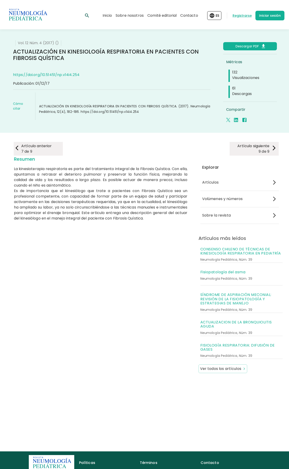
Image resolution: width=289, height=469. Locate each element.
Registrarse (242, 15)
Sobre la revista (216, 215)
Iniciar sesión (270, 15)
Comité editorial (162, 15)
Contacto (189, 15)
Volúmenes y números (222, 198)
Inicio (107, 15)
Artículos (210, 182)
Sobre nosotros (130, 15)
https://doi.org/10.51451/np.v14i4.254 (46, 74)
